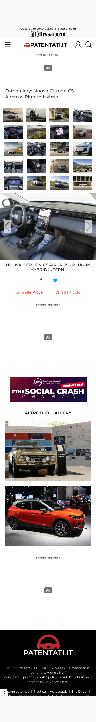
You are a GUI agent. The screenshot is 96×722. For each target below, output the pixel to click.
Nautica (40, 691)
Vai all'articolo (67, 292)
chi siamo (82, 677)
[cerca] (90, 44)
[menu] (7, 44)
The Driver (80, 691)
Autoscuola (59, 691)
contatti (66, 677)
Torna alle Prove (28, 292)
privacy (28, 677)
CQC (8, 696)
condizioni (12, 677)
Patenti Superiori (29, 696)
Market (51, 696)
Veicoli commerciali (76, 696)
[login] (78, 44)
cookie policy (47, 677)
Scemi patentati (17, 691)
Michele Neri (56, 672)
